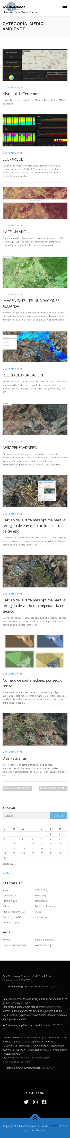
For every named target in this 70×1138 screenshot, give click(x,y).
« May (6, 872)
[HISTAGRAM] (35, 1102)
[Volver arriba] (35, 1118)
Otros (38, 911)
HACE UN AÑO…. (16, 231)
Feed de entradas (44, 939)
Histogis (39, 900)
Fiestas (39, 895)
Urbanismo (9, 922)
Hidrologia (8, 900)
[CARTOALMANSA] (26, 1102)
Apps (5, 890)
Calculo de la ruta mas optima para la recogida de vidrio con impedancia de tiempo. (34, 605)
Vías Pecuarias (15, 758)
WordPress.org (43, 945)
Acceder (7, 939)
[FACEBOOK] (44, 1102)
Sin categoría (10, 917)
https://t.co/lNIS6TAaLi (51, 1006)
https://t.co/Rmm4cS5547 (23, 1057)
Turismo (39, 917)
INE (4, 906)
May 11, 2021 (47, 1067)
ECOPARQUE (13, 159)
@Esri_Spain (23, 1041)
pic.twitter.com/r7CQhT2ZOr (18, 980)
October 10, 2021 (49, 986)
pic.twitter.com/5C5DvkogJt (17, 1061)
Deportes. (8, 895)
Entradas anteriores (17, 788)
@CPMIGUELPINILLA (52, 1037)
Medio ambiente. (13, 87)
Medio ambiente (44, 906)
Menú (64, 6)
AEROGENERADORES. (20, 447)
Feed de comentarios (14, 945)
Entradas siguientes (53, 788)
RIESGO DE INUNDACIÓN (23, 374)
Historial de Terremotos (22, 93)
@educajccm (43, 1057)
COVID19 (40, 890)
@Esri (46, 1049)
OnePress (54, 1126)
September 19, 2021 (51, 1025)
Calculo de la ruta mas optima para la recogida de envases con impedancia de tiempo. (34, 525)
